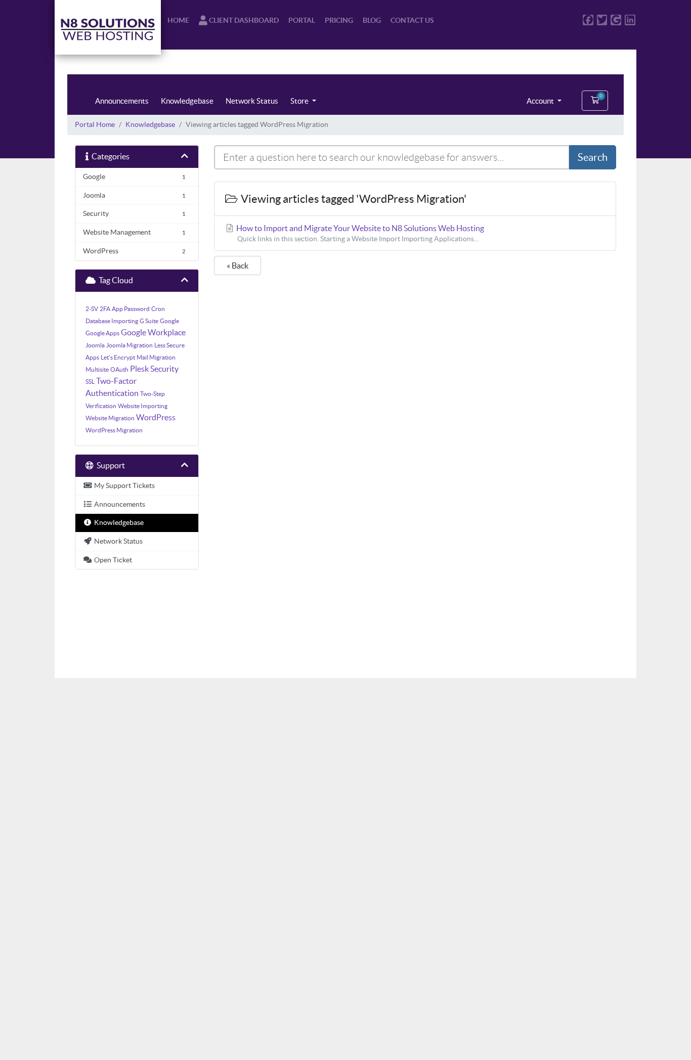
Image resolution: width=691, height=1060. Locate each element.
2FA (105, 308)
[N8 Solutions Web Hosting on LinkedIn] (630, 20)
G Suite (149, 321)
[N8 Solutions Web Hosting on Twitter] (602, 20)
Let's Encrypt (118, 357)
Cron (158, 308)
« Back (237, 265)
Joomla (95, 345)
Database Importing (111, 321)
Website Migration (110, 418)
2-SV (91, 308)
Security (164, 368)
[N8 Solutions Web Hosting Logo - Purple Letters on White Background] (108, 27)
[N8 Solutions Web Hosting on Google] (616, 20)
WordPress (156, 417)
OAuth (119, 369)
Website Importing (142, 406)
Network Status (252, 101)
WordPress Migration (114, 430)
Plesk (139, 368)
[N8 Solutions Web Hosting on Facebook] (588, 20)
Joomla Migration (129, 345)
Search (593, 157)
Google (169, 321)
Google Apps (102, 333)
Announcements (122, 101)
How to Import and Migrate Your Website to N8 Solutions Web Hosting (359, 233)
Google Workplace (153, 332)
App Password (131, 308)
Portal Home (95, 124)
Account (541, 101)
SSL (90, 381)
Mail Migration (156, 357)
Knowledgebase (187, 101)
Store (300, 101)
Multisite (97, 369)
